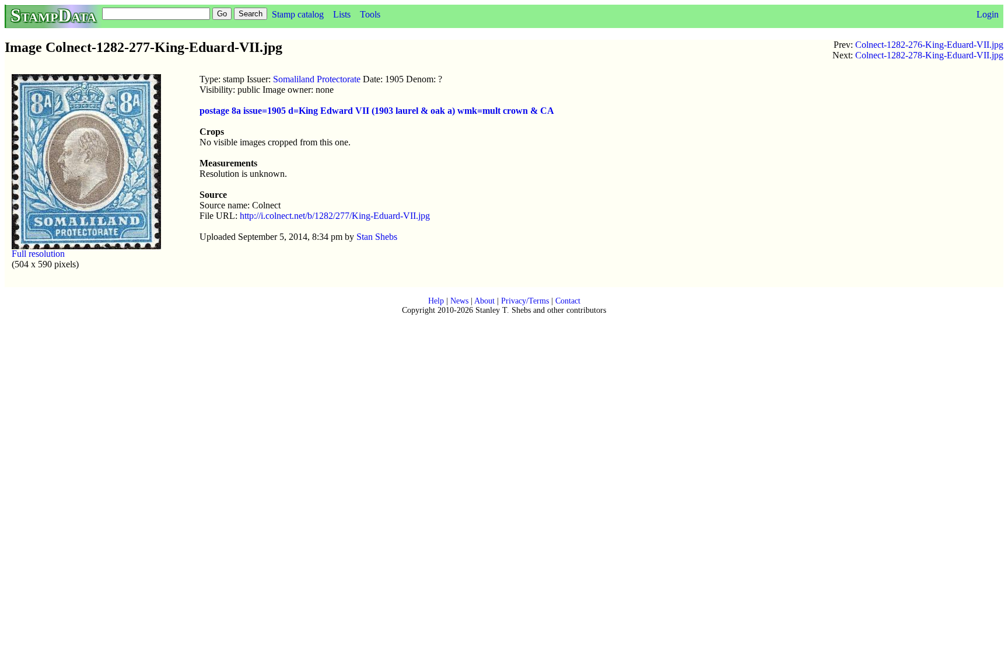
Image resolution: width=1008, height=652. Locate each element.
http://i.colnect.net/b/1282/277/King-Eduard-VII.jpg (335, 216)
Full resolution (38, 254)
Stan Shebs (376, 237)
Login (988, 14)
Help (436, 301)
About (484, 301)
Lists (342, 14)
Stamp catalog (298, 14)
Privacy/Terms (525, 301)
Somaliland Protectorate (316, 79)
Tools (370, 14)
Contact (567, 301)
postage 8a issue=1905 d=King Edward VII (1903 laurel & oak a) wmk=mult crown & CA (377, 111)
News (459, 301)
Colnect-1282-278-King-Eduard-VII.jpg (929, 55)
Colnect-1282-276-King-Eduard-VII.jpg (929, 45)
